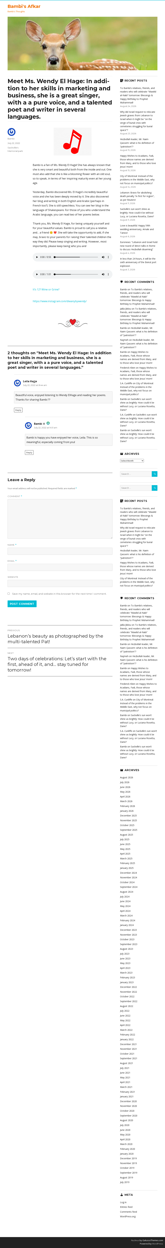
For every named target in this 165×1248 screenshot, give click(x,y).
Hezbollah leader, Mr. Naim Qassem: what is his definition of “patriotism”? (137, 143)
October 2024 (127, 882)
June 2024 (125, 901)
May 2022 (125, 1020)
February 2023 (127, 977)
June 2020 (125, 1129)
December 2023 (128, 929)
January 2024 (127, 925)
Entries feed (126, 1206)
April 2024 (125, 910)
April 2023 (125, 967)
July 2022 (124, 1010)
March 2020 (126, 1144)
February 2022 (127, 1034)
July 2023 (124, 953)
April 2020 (125, 1139)
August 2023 (126, 948)
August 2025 (126, 834)
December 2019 (128, 1158)
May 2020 (125, 1134)
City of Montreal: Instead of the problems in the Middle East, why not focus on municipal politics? (137, 179)
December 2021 (128, 1044)
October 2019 (127, 1167)
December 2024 (128, 872)
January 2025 (127, 867)
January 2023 (127, 982)
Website (13, 577)
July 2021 (124, 1068)
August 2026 (126, 777)
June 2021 (125, 1072)
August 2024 (126, 891)
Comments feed (128, 1211)
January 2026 (127, 810)
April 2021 (125, 1082)
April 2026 (125, 796)
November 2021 (128, 1048)
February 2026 (127, 806)
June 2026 (125, 787)
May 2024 (125, 906)
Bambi (11, 138)
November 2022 (128, 991)
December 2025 (128, 815)
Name (12, 545)
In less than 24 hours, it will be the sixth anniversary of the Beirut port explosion (138, 262)
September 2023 (128, 944)
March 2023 (126, 972)
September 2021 (128, 1058)
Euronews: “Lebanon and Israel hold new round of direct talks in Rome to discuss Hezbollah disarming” (138, 246)
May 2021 (125, 1077)
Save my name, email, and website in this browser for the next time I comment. (59, 593)
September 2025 (128, 829)
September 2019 (128, 1172)
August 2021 (126, 1063)
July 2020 (124, 1125)
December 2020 (128, 1101)
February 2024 (127, 920)
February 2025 (127, 863)
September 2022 (128, 1001)
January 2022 (127, 1039)
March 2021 (126, 1086)
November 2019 (128, 1163)
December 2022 (128, 986)
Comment (15, 496)
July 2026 (124, 782)
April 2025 (125, 853)
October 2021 (127, 1053)
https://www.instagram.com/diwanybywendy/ (60, 301)
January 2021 (127, 1096)
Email (12, 561)
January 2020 (127, 1153)
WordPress (157, 1243)
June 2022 (125, 1015)
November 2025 (128, 820)
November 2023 (128, 934)
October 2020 (127, 1110)
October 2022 (127, 996)
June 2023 (125, 958)
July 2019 (124, 1182)
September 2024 (128, 886)
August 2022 (126, 1006)
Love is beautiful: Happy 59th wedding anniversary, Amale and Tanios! (137, 229)
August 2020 (126, 1120)
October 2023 (127, 939)
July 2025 (124, 839)
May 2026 (125, 791)
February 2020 (127, 1148)
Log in (123, 1202)
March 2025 (126, 858)
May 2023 (125, 963)
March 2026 (126, 801)
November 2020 (128, 1105)
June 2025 (125, 844)
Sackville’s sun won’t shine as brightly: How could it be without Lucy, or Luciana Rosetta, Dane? (137, 212)
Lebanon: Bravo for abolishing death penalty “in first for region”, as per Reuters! (137, 196)
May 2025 (125, 848)
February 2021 (127, 1091)
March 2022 (126, 1029)
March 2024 (126, 915)
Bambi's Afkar (24, 6)
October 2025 (127, 825)
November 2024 (128, 877)
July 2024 (124, 896)
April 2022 (125, 1025)
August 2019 (126, 1177)
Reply (18, 410)
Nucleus (135, 1240)
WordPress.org (128, 1216)
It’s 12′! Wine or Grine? (46, 289)
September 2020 (128, 1115)
